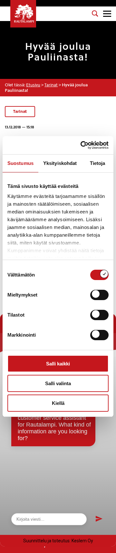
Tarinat (51, 84)
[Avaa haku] (95, 13)
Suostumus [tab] (20, 163)
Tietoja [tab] (97, 163)
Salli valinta (58, 383)
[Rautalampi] (23, 13)
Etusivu (33, 84)
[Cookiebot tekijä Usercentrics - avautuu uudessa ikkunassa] (82, 145)
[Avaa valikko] (107, 14)
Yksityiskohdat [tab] (60, 163)
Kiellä (58, 403)
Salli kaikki (58, 363)
